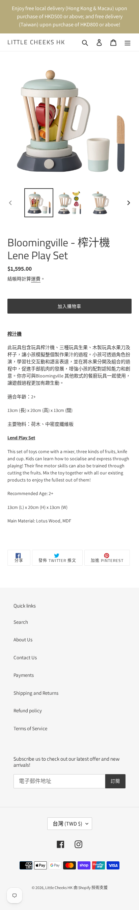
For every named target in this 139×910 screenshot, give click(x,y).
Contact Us (25, 657)
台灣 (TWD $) (67, 823)
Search (20, 622)
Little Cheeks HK (36, 42)
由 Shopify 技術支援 (91, 887)
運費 (35, 279)
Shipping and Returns (35, 693)
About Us (22, 639)
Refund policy (27, 710)
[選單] (127, 42)
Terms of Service (30, 728)
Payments (23, 675)
